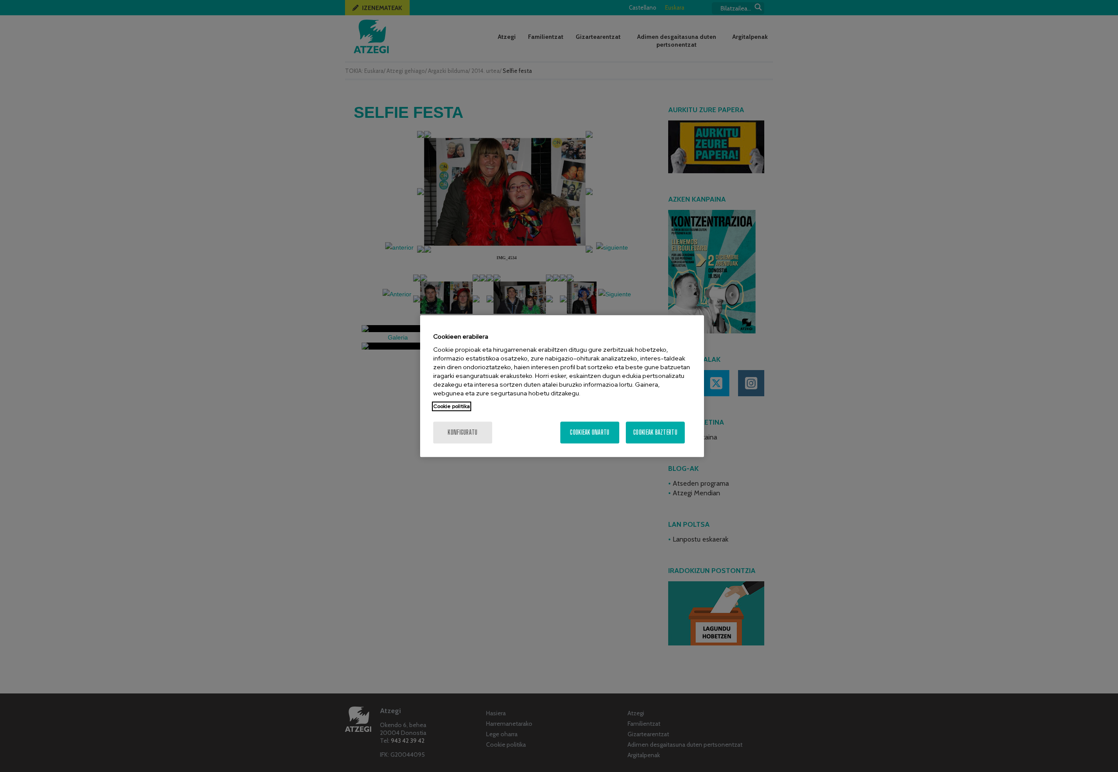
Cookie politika (451, 406)
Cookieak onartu (589, 432)
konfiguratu (462, 432)
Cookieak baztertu (655, 432)
